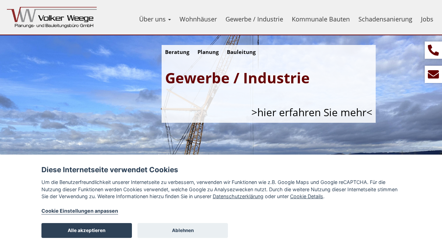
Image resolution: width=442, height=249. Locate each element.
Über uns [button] (153, 19)
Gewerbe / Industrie (254, 19)
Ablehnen (183, 230)
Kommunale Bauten (321, 19)
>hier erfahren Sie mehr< (311, 112)
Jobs (427, 19)
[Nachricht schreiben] (433, 74)
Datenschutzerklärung (238, 196)
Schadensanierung (385, 19)
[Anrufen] (433, 50)
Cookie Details (306, 196)
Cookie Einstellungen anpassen (79, 211)
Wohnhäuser (198, 19)
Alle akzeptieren (86, 230)
